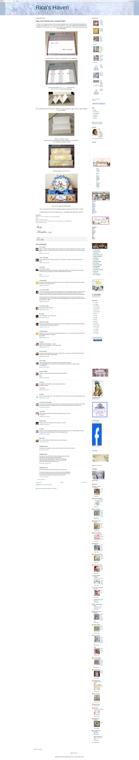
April (94, 321)
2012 (94, 302)
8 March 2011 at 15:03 (44, 262)
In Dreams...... (101, 722)
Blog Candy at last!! (101, 66)
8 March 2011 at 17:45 (44, 337)
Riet (40, 382)
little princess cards (98, 599)
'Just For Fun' (97, 635)
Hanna (40, 267)
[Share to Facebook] (41, 239)
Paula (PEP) (42, 331)
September (95, 311)
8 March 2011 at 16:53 (44, 309)
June (94, 317)
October (95, 309)
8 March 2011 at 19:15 (44, 347)
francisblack (72, 756)
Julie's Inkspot (97, 624)
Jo (96, 180)
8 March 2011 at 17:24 (44, 327)
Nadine (93, 210)
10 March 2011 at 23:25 (44, 407)
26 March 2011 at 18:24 (44, 424)
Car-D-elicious (97, 509)
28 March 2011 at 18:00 (44, 434)
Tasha (40, 411)
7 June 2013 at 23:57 (44, 476)
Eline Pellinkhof (97, 533)
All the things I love (98, 554)
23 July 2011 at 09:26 (44, 449)
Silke (95, 647)
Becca (97, 168)
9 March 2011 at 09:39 (44, 377)
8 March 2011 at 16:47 (44, 301)
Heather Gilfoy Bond (96, 422)
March (94, 323)
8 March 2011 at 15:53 (44, 276)
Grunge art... (96, 600)
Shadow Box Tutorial (101, 74)
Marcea (98, 185)
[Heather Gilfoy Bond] (97, 445)
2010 (94, 329)
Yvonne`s (96, 708)
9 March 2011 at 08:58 (44, 367)
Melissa (98, 186)
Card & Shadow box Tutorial (101, 22)
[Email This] (37, 239)
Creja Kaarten (97, 669)
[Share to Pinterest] (43, 239)
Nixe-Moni (94, 212)
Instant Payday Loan (96, 296)
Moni (40, 313)
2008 (94, 333)
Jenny (93, 208)
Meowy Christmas (101, 501)
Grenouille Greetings (44, 402)
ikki (40, 394)
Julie (93, 233)
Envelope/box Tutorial (101, 30)
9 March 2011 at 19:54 (44, 397)
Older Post (84, 482)
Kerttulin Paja (97, 693)
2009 (94, 331)
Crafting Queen (42, 306)
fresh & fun (96, 742)
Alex (93, 202)
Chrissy (41, 360)
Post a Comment (41, 479)
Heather (98, 178)
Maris (40, 438)
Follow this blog (98, 340)
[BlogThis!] (38, 239)
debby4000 (41, 371)
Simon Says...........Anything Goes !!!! (101, 49)
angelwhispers (42, 322)
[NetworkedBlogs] (97, 337)
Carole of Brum (42, 289)
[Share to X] (40, 239)
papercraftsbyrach (98, 736)
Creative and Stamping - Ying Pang (97, 682)
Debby (97, 175)
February (95, 325)
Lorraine (98, 183)
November (95, 308)
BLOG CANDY (101, 90)
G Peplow (41, 280)
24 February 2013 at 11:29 (45, 463)
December (95, 306)
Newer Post (38, 482)
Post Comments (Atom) (47, 484)
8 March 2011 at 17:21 (44, 317)
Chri (97, 169)
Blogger (82, 756)
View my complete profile (97, 138)
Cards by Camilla (98, 565)
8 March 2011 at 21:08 (44, 356)
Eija (40, 342)
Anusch (94, 204)
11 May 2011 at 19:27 (44, 442)
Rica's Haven (52, 7)
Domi (97, 177)
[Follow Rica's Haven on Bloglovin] (99, 104)
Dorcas (41, 247)
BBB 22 (101, 709)
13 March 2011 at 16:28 (44, 416)
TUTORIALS (96, 111)
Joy (97, 182)
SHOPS (95, 118)
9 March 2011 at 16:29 (44, 389)
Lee (40, 428)
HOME (94, 110)
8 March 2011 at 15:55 (44, 285)
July (94, 315)
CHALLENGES (96, 113)
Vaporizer (57, 461)
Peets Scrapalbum (98, 498)
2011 (94, 304)
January (95, 326)
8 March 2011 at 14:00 (44, 253)
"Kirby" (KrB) (42, 257)
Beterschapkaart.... (101, 672)
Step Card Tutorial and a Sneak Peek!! (101, 83)
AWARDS (95, 115)
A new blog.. (96, 733)
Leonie (93, 209)
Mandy (97, 184)
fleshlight (68, 473)
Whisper (41, 421)
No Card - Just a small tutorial (101, 39)
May (94, 319)
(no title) (95, 44)
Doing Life (96, 543)
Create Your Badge (95, 446)
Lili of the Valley (75, 24)
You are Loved (101, 591)
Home (61, 482)
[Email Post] (38, 237)
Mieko (93, 237)
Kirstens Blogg (97, 658)
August (94, 313)
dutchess (41, 351)
